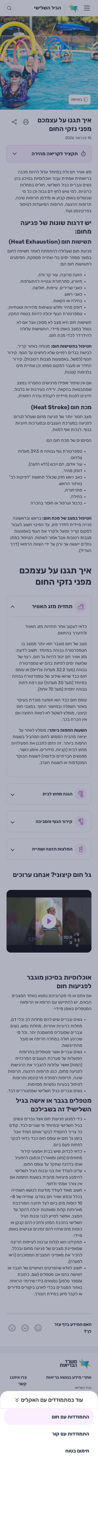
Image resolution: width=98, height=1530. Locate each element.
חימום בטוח (77, 1451)
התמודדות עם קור (70, 1434)
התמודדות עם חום (70, 1417)
